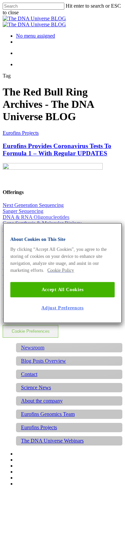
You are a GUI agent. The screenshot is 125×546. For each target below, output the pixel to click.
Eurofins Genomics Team (48, 414)
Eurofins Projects (21, 133)
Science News (36, 387)
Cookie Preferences (31, 331)
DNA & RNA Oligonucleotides (36, 217)
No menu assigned (35, 36)
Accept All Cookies (63, 289)
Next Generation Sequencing (33, 205)
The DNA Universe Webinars (52, 441)
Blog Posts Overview (43, 361)
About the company (42, 401)
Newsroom (32, 347)
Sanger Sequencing (23, 211)
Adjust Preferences (62, 307)
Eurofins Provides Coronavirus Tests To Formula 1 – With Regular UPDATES (57, 149)
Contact (29, 374)
